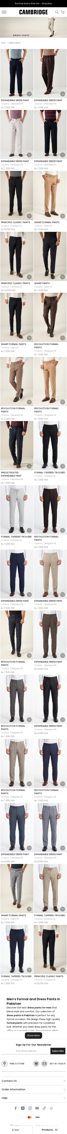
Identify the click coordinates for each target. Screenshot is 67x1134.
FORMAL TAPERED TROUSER (49, 472)
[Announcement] (33, 3)
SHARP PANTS (42, 283)
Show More (33, 1035)
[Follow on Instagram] (30, 1108)
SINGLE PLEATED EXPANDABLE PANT (11, 474)
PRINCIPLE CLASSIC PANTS (15, 222)
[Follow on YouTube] (37, 1108)
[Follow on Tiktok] (44, 1108)
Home (3, 43)
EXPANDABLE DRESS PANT (15, 100)
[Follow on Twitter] (22, 1108)
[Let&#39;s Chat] (51, 1108)
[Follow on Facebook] (15, 1108)
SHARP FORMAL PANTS (46, 222)
